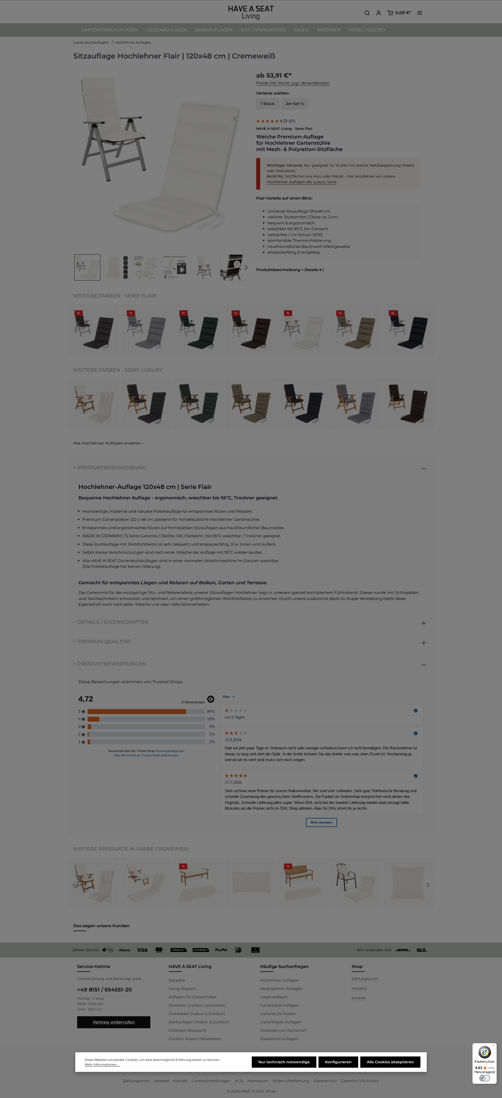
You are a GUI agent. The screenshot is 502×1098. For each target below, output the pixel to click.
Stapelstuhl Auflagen (279, 1038)
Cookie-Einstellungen (211, 1080)
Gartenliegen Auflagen (280, 1022)
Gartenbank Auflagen (279, 1005)
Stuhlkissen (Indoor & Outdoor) (197, 1013)
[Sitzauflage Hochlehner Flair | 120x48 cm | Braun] (251, 329)
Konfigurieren (338, 1062)
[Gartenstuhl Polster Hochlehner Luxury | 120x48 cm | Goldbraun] (251, 403)
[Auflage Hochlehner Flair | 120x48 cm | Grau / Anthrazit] (93, 329)
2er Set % (295, 103)
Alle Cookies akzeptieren (390, 1062)
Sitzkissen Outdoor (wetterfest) (197, 1005)
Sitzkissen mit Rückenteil (283, 1030)
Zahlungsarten (365, 978)
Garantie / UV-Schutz (360, 1080)
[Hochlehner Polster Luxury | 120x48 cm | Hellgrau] (355, 403)
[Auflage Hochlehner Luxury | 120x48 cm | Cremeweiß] (93, 403)
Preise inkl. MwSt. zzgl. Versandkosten (292, 82)
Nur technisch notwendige (284, 1062)
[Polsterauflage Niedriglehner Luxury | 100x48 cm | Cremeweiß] (355, 882)
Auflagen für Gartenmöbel (192, 997)
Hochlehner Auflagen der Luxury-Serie (301, 181)
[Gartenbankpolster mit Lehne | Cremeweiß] (198, 882)
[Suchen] (367, 13)
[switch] (485, 1078)
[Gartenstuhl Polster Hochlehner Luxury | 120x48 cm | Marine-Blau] (303, 403)
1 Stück (268, 103)
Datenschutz (325, 1080)
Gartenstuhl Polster (278, 1013)
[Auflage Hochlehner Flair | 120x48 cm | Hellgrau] (146, 329)
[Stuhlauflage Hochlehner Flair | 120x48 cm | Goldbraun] (355, 329)
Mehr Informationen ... (102, 1064)
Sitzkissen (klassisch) (188, 1030)
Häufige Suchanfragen (284, 966)
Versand (359, 988)
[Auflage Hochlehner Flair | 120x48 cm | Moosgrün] (198, 329)
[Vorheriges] (74, 884)
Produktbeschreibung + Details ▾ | (290, 269)
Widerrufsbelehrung (290, 1080)
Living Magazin (182, 988)
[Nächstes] (245, 267)
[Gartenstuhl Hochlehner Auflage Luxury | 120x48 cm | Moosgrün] (198, 403)
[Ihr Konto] (378, 13)
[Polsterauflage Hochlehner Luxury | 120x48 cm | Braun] (408, 403)
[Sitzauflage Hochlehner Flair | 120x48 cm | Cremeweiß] (159, 154)
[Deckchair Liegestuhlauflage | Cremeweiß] (146, 882)
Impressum (257, 1080)
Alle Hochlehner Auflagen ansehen (107, 443)
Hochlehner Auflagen (279, 980)
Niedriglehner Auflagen (281, 988)
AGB (239, 1080)
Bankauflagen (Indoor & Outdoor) (199, 1022)
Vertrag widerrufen (114, 1022)
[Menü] (493, 1046)
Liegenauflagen (274, 997)
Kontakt (359, 998)
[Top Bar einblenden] (419, 13)
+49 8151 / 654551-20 (104, 989)
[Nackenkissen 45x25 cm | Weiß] (251, 882)
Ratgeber (177, 980)
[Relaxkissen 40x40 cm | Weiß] (408, 882)
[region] (159, 175)
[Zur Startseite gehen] (251, 12)
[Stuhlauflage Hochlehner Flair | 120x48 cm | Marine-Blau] (408, 329)
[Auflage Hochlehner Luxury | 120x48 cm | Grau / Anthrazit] (146, 403)
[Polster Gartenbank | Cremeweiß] (303, 882)
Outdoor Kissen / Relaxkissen (195, 1038)
